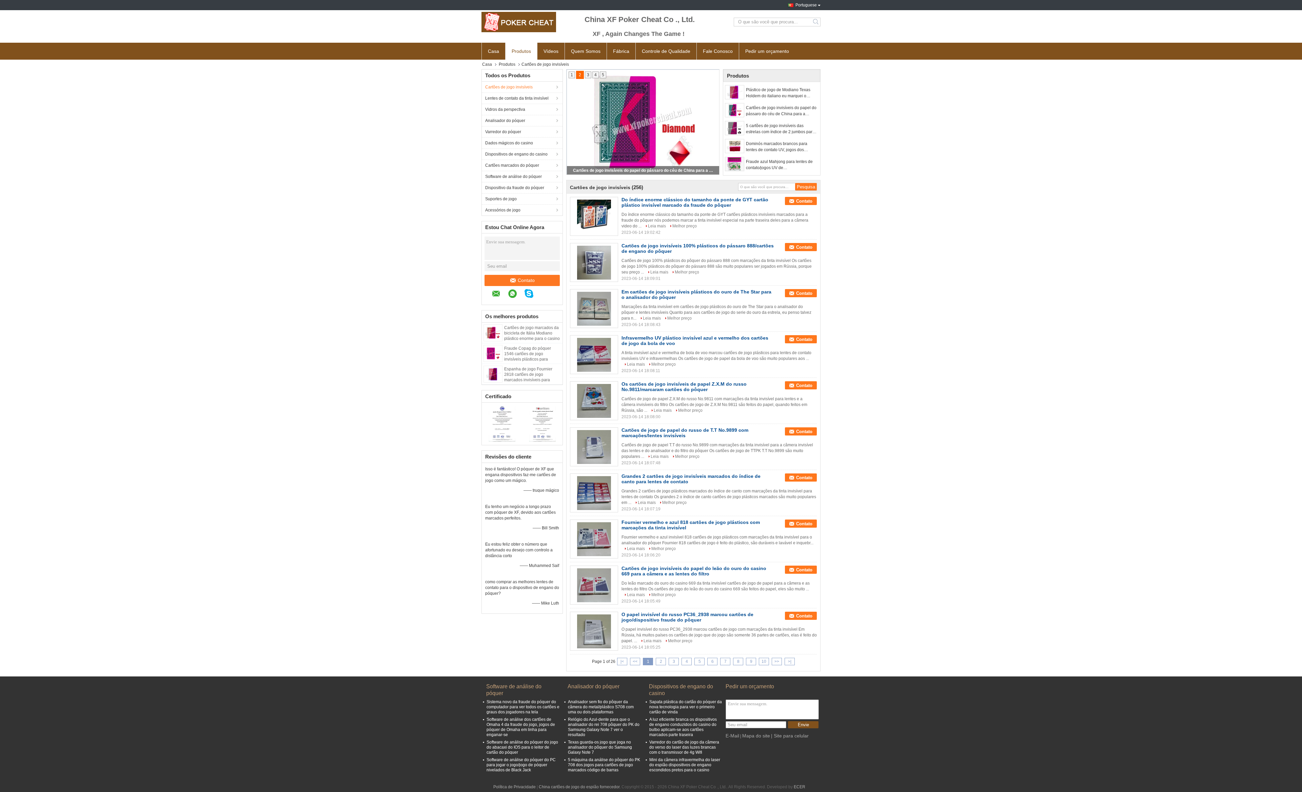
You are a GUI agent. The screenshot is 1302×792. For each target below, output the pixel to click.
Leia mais (657, 226)
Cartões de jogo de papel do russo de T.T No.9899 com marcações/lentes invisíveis (685, 432)
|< (622, 661)
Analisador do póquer (505, 120)
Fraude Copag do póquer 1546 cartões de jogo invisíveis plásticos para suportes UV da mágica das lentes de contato (529, 359)
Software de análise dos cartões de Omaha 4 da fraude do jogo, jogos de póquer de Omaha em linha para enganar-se (521, 727)
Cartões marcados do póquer (512, 165)
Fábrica (621, 51)
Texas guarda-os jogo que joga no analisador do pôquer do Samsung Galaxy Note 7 (600, 747)
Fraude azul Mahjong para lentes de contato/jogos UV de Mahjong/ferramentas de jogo (779, 165)
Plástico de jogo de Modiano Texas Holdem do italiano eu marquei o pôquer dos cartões (778, 93)
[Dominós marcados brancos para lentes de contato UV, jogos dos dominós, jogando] (734, 146)
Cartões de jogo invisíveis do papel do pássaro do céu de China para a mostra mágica (643, 170)
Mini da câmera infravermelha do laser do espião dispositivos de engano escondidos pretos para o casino (684, 764)
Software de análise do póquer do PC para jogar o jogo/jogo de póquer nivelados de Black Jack (521, 764)
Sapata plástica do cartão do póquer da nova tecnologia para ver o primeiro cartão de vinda (685, 706)
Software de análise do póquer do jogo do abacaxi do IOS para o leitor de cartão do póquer (522, 747)
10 (764, 661)
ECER (799, 787)
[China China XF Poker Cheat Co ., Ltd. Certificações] (502, 423)
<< (635, 661)
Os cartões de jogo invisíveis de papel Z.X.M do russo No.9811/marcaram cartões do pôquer (684, 386)
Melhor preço (684, 226)
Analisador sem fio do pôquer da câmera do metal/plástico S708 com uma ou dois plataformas (601, 706)
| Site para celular (790, 735)
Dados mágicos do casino (509, 143)
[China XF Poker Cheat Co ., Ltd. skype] (532, 294)
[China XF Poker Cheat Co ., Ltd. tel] (544, 294)
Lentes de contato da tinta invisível (517, 98)
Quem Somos (585, 51)
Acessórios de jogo (502, 210)
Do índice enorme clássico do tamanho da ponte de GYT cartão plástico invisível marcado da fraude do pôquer (695, 202)
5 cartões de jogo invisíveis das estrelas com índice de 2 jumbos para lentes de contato (780, 129)
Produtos (521, 51)
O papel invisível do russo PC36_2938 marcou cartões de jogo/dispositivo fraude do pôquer (687, 617)
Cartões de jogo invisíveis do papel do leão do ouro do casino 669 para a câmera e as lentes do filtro (694, 571)
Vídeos (551, 51)
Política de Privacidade (514, 787)
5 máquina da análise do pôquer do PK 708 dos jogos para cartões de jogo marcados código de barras (604, 764)
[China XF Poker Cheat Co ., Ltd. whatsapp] (516, 294)
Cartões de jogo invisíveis (509, 87)
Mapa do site (756, 735)
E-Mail (732, 735)
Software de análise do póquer (513, 176)
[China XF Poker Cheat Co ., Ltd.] (518, 22)
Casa (493, 51)
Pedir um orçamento (767, 51)
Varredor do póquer (503, 131)
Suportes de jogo (501, 199)
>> (776, 661)
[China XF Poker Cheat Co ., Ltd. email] (499, 294)
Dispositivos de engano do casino (516, 154)
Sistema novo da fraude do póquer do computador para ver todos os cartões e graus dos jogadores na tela (523, 706)
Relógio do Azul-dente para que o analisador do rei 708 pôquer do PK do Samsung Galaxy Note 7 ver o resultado (603, 727)
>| (789, 661)
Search (816, 22)
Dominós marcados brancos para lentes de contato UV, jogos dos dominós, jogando (776, 147)
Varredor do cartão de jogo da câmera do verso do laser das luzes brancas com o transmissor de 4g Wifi (684, 747)
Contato (526, 280)
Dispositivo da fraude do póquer (514, 187)
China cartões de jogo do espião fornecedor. (580, 787)
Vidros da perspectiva (505, 109)
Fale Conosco (718, 51)
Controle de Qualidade (666, 51)
